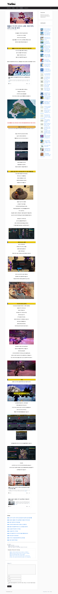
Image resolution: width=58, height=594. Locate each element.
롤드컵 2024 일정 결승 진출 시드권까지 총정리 (17, 554)
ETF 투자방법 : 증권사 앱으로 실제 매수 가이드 (47, 78)
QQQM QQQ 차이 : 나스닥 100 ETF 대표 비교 (47, 38)
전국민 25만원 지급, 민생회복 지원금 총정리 (47, 120)
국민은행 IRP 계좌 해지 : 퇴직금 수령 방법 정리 (47, 128)
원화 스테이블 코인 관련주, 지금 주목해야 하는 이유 (47, 124)
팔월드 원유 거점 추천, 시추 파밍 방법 (13, 546)
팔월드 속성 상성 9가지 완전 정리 (12, 535)
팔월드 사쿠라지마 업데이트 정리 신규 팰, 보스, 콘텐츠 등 (17, 524)
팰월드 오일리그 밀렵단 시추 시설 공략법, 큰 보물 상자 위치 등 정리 (17, 547)
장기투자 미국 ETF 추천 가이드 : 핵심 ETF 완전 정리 (47, 47)
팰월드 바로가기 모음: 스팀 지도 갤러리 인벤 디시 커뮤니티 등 (20, 555)
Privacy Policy (45, 591)
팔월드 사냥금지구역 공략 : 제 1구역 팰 (13, 528)
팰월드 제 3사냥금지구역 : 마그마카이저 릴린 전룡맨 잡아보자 (17, 533)
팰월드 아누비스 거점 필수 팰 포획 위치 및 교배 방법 (16, 537)
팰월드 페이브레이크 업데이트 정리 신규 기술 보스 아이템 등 (19, 553)
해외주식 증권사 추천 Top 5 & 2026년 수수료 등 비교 (47, 30)
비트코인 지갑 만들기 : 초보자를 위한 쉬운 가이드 (47, 107)
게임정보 (9, 544)
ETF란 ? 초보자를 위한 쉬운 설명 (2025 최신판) (47, 85)
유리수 (18, 3)
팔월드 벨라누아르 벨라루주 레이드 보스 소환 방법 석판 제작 (17, 526)
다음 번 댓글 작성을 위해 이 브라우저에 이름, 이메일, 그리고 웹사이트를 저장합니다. (22, 583)
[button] (51, 8)
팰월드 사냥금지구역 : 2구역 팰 (12, 531)
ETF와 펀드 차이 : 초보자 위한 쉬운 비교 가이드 (47, 81)
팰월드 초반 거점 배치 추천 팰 (12, 540)
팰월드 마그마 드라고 (11, 545)
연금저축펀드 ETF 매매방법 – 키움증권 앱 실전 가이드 (47, 94)
